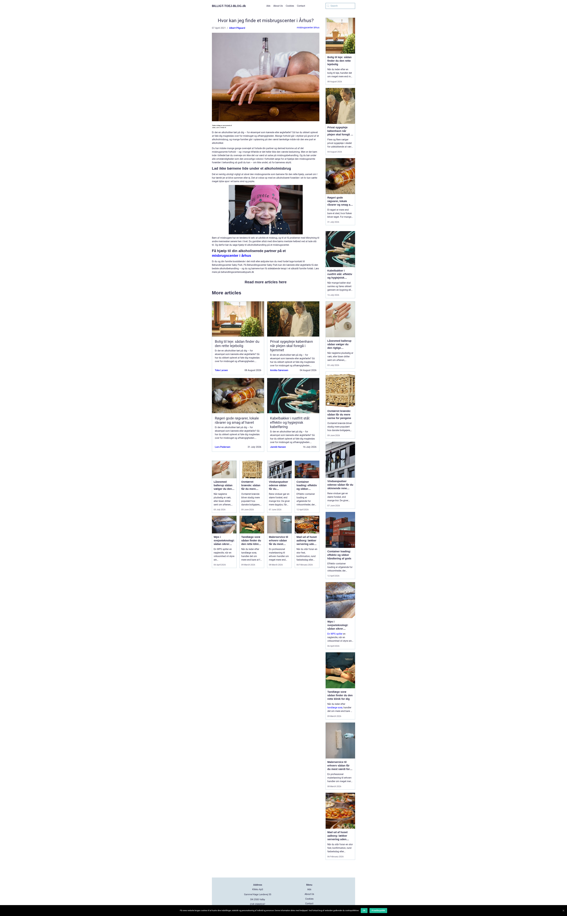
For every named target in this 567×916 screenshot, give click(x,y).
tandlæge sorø (334, 707)
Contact (301, 5)
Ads (268, 5)
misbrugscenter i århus (231, 256)
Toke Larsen (221, 370)
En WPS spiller (334, 633)
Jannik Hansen (278, 447)
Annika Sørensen (279, 370)
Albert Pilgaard (237, 28)
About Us (278, 5)
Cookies (290, 5)
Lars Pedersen (222, 447)
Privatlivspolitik (378, 910)
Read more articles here (266, 282)
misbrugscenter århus (308, 27)
